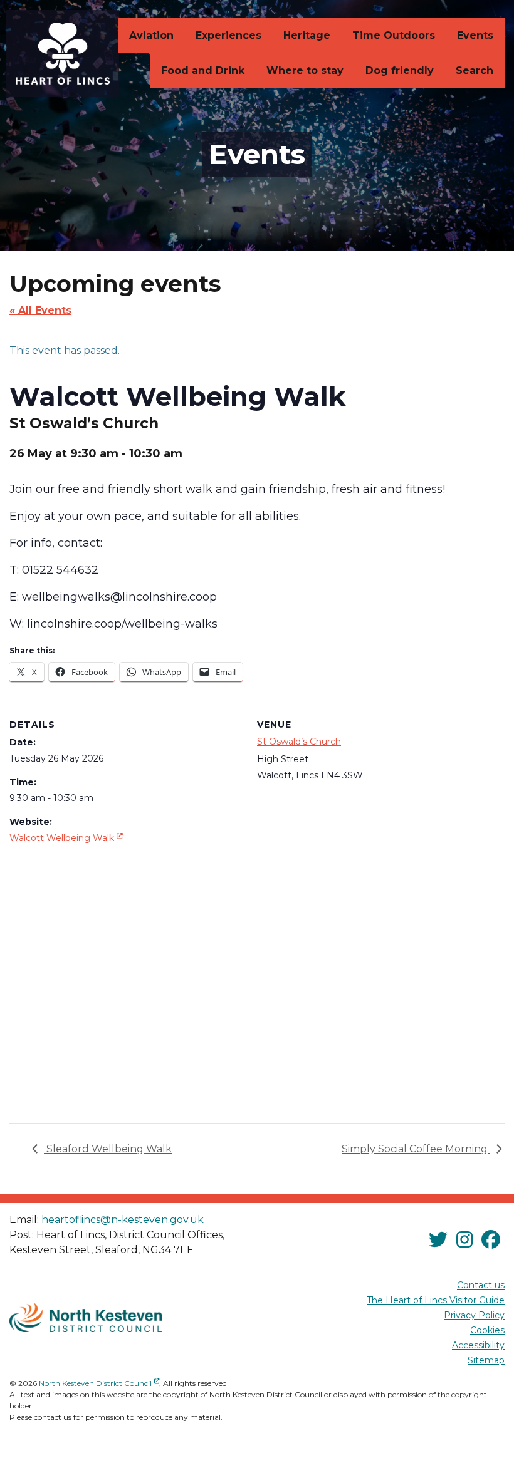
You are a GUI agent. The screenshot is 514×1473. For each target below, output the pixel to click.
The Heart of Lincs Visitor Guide (436, 1300)
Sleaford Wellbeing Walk (108, 1149)
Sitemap (486, 1360)
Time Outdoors (393, 35)
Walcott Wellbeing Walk (67, 838)
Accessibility (478, 1345)
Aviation (151, 35)
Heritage (306, 35)
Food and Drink (202, 70)
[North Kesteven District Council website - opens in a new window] (85, 1317)
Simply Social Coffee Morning (416, 1149)
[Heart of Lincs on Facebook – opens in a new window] (491, 1239)
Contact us (481, 1285)
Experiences (228, 35)
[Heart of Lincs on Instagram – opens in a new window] (464, 1239)
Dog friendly (399, 70)
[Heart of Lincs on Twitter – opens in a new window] (438, 1239)
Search (474, 70)
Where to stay (305, 70)
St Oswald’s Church (299, 741)
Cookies (487, 1330)
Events (475, 35)
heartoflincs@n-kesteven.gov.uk (122, 1220)
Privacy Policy (474, 1315)
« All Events (40, 310)
